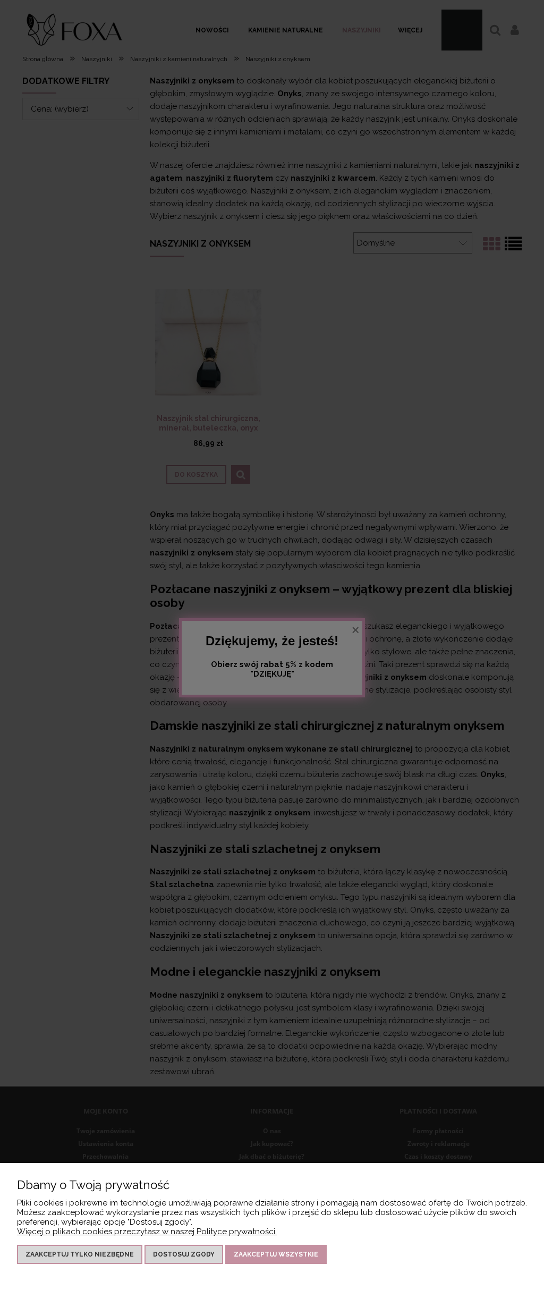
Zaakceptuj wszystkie (276, 1254)
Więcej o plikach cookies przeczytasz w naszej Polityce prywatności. (147, 1231)
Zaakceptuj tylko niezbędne (80, 1254)
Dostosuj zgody (184, 1254)
